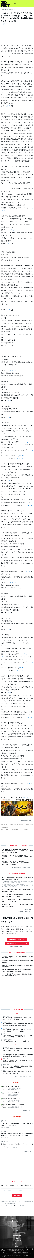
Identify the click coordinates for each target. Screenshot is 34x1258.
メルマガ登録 (17, 1195)
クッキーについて (17, 1240)
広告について (17, 1243)
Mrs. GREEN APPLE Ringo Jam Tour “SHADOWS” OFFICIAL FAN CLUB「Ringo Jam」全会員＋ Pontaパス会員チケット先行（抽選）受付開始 (17, 850)
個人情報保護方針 (17, 1235)
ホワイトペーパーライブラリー (23, 1076)
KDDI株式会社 (4, 24)
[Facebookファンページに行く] (12, 1220)
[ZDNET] (5, 3)
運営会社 (17, 1246)
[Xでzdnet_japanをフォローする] (17, 1220)
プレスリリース (12, 9)
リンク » (8, 106)
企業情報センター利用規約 (15, 946)
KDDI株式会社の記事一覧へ (24, 912)
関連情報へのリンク (26, 820)
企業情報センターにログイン (17, 939)
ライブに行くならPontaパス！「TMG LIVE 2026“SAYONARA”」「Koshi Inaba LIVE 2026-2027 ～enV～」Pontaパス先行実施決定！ (17, 863)
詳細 (27, 1255)
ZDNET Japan (4, 9)
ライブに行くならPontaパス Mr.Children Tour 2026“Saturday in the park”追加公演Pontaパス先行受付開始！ (17, 857)
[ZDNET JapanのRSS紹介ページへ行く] (21, 1220)
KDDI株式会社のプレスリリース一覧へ (21, 867)
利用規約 (17, 1238)
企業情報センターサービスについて (17, 943)
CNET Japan (15, 1205)
